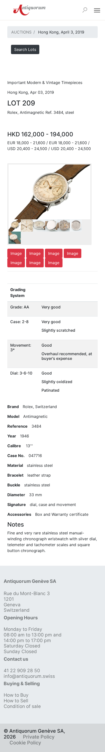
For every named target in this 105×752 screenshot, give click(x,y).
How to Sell (16, 701)
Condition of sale (22, 706)
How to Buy (16, 695)
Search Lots (25, 49)
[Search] (85, 10)
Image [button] (16, 253)
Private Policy (38, 737)
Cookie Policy (25, 743)
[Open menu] (97, 10)
